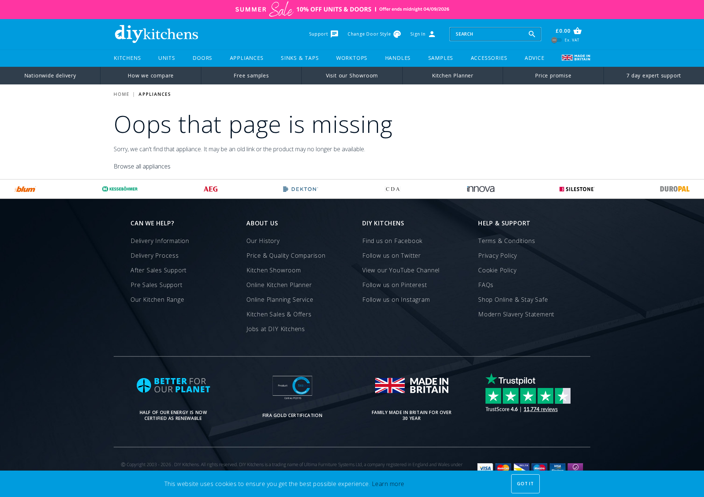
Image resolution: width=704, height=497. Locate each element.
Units (166, 57)
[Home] (156, 34)
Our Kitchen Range (157, 299)
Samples (441, 57)
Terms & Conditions (506, 241)
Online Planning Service (279, 299)
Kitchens (127, 57)
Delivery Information (160, 241)
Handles (398, 57)
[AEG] (210, 189)
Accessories (489, 57)
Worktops (351, 57)
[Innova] (481, 189)
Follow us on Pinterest (394, 285)
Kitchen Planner (452, 75)
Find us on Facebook (392, 241)
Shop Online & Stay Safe (513, 299)
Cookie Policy (497, 270)
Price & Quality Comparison (286, 255)
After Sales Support (159, 270)
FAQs (486, 285)
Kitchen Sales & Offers (279, 314)
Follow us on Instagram (396, 299)
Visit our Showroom (352, 75)
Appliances (247, 57)
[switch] (556, 40)
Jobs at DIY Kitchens (275, 329)
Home (121, 94)
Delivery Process (155, 255)
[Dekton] (301, 189)
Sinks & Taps (300, 57)
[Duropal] (675, 189)
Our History (263, 241)
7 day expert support (653, 75)
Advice (534, 57)
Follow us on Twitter (391, 255)
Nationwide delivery (50, 75)
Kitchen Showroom (273, 270)
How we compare (151, 75)
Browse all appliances (142, 166)
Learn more (388, 484)
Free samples (251, 75)
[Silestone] (577, 189)
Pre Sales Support (157, 285)
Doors (202, 57)
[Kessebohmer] (120, 189)
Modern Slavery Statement (516, 314)
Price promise (553, 75)
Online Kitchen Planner (279, 285)
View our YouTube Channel (401, 270)
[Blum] (25, 189)
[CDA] (392, 189)
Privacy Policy (497, 255)
